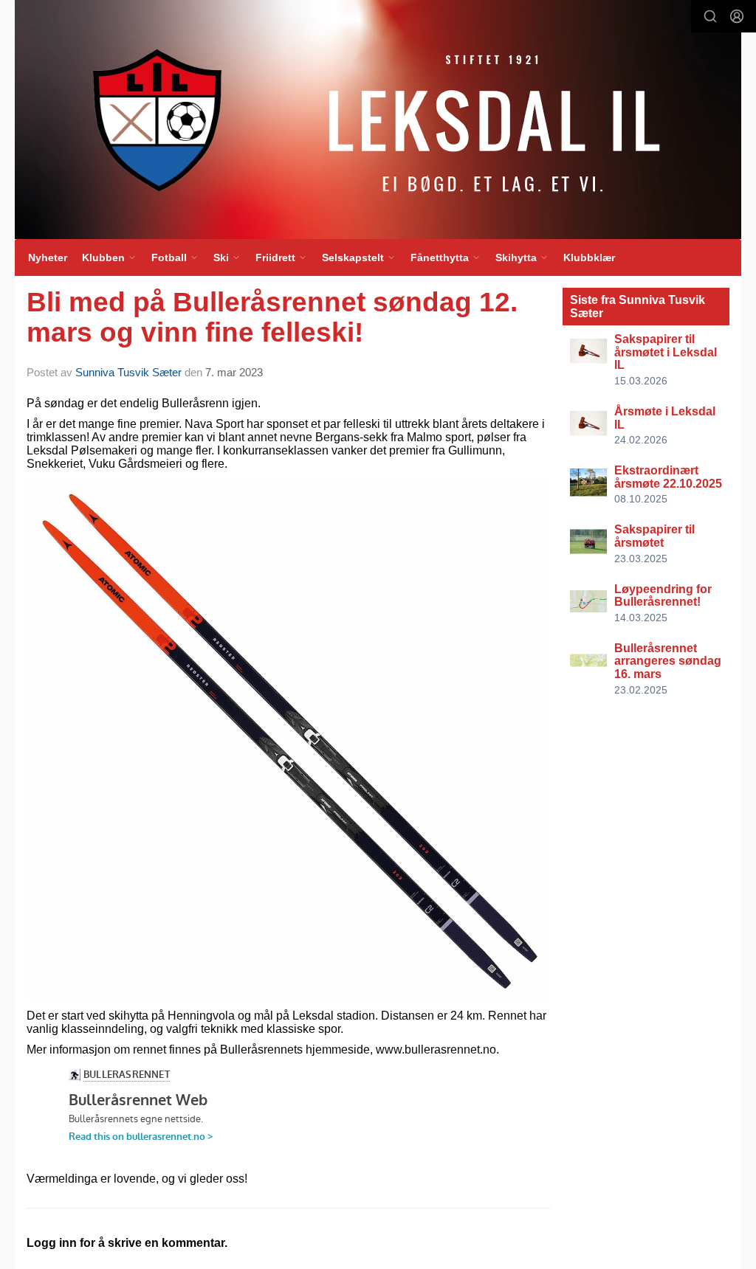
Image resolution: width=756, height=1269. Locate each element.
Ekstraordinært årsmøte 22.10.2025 (668, 477)
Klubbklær (589, 257)
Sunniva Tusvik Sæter (128, 372)
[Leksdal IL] (378, 119)
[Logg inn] (737, 16)
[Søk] (710, 16)
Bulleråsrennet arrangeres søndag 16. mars (667, 661)
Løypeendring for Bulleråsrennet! (663, 596)
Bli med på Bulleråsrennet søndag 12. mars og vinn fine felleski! (272, 317)
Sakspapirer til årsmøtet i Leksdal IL (665, 352)
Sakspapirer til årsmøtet (654, 536)
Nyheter (47, 257)
